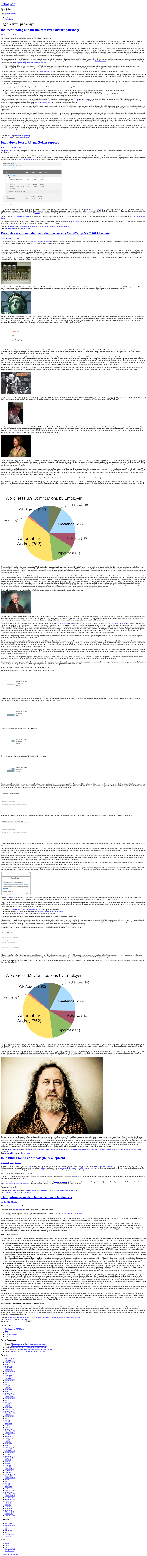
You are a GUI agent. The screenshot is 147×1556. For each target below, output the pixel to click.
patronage (27, 136)
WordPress (67, 226)
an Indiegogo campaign (61, 1182)
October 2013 (9, 1415)
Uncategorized (9, 1534)
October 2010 (9, 1476)
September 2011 (10, 1456)
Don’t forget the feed (11, 1334)
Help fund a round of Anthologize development (33, 1158)
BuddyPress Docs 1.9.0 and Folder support (30, 142)
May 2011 (8, 1463)
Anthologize (28, 1166)
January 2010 (9, 1492)
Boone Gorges (24, 137)
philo (6, 1532)
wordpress (11, 226)
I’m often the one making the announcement (49, 911)
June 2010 (8, 1483)
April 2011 (8, 1465)
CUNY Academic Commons (116, 623)
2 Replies (18, 1163)
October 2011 (9, 1454)
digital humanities (13, 1317)
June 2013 (8, 1420)
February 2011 (9, 1469)
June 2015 (8, 1386)
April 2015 (8, 1389)
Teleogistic (8, 4)
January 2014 (9, 1411)
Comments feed (10, 1549)
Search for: (4, 1321)
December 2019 (10, 1361)
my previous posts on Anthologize (104, 1166)
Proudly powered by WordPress (11, 1554)
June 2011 (8, 1461)
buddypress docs (33, 226)
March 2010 (8, 1488)
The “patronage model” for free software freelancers (36, 1197)
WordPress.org (9, 1551)
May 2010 (8, 1485)
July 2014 (8, 1402)
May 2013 (8, 1422)
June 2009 (8, 1505)
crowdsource (44, 1190)
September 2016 (10, 1371)
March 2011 (8, 1467)
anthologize (35, 1190)
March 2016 (8, 1377)
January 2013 (9, 1429)
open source (62, 1317)
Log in (7, 1545)
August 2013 (9, 1418)
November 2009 (10, 1496)
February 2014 (9, 1409)
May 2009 (8, 1506)
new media (8, 1530)
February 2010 (9, 1490)
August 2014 (9, 1400)
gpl (90, 1149)
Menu (3, 14)
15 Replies (15, 238)
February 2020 (9, 1359)
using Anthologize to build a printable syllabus (74, 1168)
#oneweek (28, 1190)
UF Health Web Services (21, 216)
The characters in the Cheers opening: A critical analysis (28, 1344)
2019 (6, 1331)
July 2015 (8, 1384)
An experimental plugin (26, 159)
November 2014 (10, 1397)
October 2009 (9, 1497)
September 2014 (10, 1398)
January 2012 (9, 1449)
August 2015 (9, 1382)
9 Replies (14, 1202)
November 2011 (10, 1452)
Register (7, 1543)
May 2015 (8, 1388)
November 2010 (10, 1474)
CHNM (78, 1176)
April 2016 (8, 1375)
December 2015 (10, 1379)
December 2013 (10, 1413)
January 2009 (9, 1514)
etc (9, 136)
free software (19, 136)
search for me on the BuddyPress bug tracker (26, 910)
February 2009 (9, 1512)
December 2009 (10, 1494)
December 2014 (10, 1395)
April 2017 (8, 1368)
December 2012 (10, 1431)
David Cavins (74, 221)
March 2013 (8, 1425)
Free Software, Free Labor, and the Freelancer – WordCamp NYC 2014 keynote (55, 233)
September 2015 (10, 1380)
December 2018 (10, 1362)
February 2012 (9, 1447)
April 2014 (8, 1407)
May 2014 (8, 1406)
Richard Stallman (111, 1149)
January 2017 (9, 1370)
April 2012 (8, 1443)
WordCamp (121, 1149)
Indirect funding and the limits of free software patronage (40, 30)
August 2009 (9, 1501)
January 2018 (9, 1366)
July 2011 (8, 1460)
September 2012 (10, 1436)
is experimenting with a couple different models (30, 63)
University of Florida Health (95, 209)
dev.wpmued (9, 1523)
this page (10, 897)
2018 (6, 1332)
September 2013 (10, 1416)
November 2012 (10, 1433)
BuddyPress (24, 226)
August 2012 (9, 1438)
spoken (79, 99)
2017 (6, 1336)
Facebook (70, 1213)
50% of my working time (42, 103)
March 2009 (8, 1510)
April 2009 (8, 1508)
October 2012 (9, 1434)
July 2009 (8, 1503)
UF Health (59, 226)
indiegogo (52, 1190)
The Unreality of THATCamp (14, 1329)
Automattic (78, 1213)
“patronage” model (45, 71)
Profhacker (43, 1168)
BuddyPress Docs (6, 151)
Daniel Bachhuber (100, 61)
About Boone (9, 19)
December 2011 (10, 1451)
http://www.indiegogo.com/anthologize (18, 1183)
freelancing (84, 1149)
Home (7, 17)
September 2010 (10, 1478)
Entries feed (8, 1547)
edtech (10, 1149)
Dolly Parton (68, 1149)
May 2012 (8, 1442)
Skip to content (11, 14)
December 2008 (10, 1515)
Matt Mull (95, 1149)
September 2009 (10, 1499)
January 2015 (9, 1393)
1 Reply (13, 35)
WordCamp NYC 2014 (133, 1149)
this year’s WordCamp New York (41, 241)
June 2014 (8, 1404)
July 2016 (8, 1373)
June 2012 (8, 1440)
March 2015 (8, 1391)
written (86, 99)
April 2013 (8, 1424)
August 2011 (9, 1458)
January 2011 (9, 1470)
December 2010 (10, 1472)
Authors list (19, 913)
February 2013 (9, 1427)
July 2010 (8, 1481)
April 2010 (8, 1487)
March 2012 (8, 1445)
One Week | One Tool (63, 1190)
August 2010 (9, 1479)
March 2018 (8, 1364)
